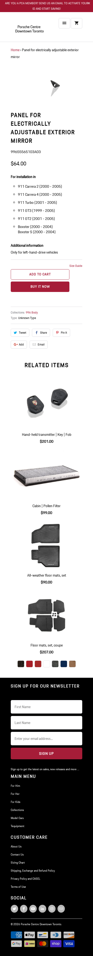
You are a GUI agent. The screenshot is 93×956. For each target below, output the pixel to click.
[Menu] (64, 23)
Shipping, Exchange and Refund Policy (33, 870)
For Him (15, 785)
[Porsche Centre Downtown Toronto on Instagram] (52, 909)
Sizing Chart (18, 862)
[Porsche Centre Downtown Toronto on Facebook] (23, 909)
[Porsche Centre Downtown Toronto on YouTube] (33, 909)
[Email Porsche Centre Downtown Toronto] (61, 909)
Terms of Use (18, 886)
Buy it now (40, 286)
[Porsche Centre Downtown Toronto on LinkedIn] (42, 909)
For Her (15, 794)
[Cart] (76, 23)
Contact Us (17, 854)
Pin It (64, 332)
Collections (17, 810)
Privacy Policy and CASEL (25, 878)
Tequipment (17, 826)
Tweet (22, 332)
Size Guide (75, 265)
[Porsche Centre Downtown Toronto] (30, 29)
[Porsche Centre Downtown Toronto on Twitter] (14, 909)
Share (43, 332)
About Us (16, 846)
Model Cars (17, 818)
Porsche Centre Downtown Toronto (41, 924)
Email (41, 344)
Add (21, 344)
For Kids (15, 802)
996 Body (32, 312)
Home (15, 50)
